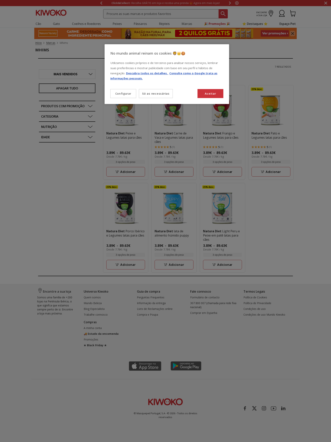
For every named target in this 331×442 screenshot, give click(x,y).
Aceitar (210, 93)
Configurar (123, 93)
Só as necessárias (156, 93)
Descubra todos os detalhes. (147, 73)
